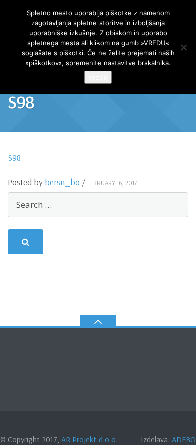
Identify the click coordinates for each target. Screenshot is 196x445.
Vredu (98, 77)
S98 (14, 157)
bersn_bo (62, 181)
